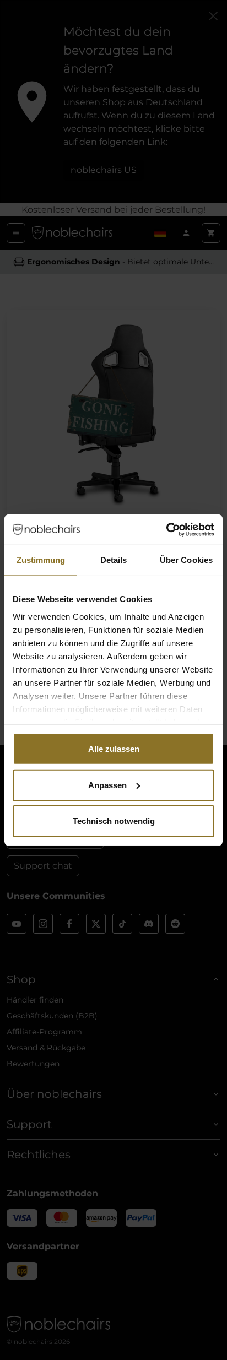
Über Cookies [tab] (186, 560)
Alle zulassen (113, 749)
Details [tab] (113, 560)
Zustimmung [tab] (41, 560)
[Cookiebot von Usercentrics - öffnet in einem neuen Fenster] (166, 529)
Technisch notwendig (114, 821)
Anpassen (107, 784)
